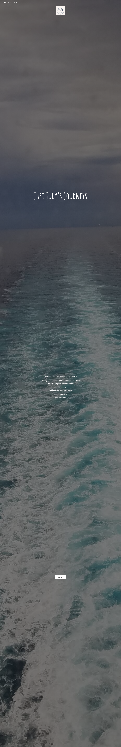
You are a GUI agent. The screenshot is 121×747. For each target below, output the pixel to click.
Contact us (16, 2)
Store (4, 2)
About (9, 2)
